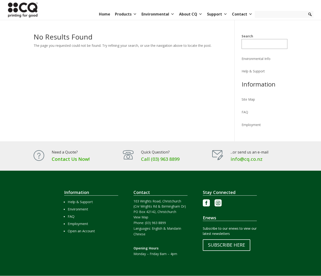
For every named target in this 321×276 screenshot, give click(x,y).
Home (104, 14)
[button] (309, 14)
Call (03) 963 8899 (160, 159)
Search (247, 36)
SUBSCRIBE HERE (226, 245)
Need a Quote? (65, 152)
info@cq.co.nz (246, 159)
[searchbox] (284, 14)
